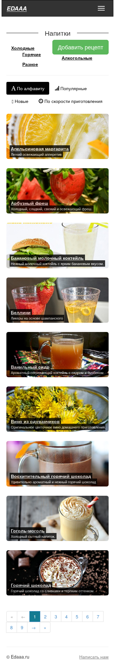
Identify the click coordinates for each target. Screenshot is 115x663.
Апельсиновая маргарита (40, 148)
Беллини (21, 312)
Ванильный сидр (30, 367)
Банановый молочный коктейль (47, 258)
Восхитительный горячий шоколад (51, 476)
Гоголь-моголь (28, 530)
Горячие (31, 54)
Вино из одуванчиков (35, 421)
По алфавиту (30, 88)
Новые (20, 101)
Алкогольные (77, 57)
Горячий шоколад (31, 585)
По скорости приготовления (73, 101)
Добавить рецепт (80, 47)
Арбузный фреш (29, 203)
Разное (30, 64)
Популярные (73, 88)
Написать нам (94, 656)
